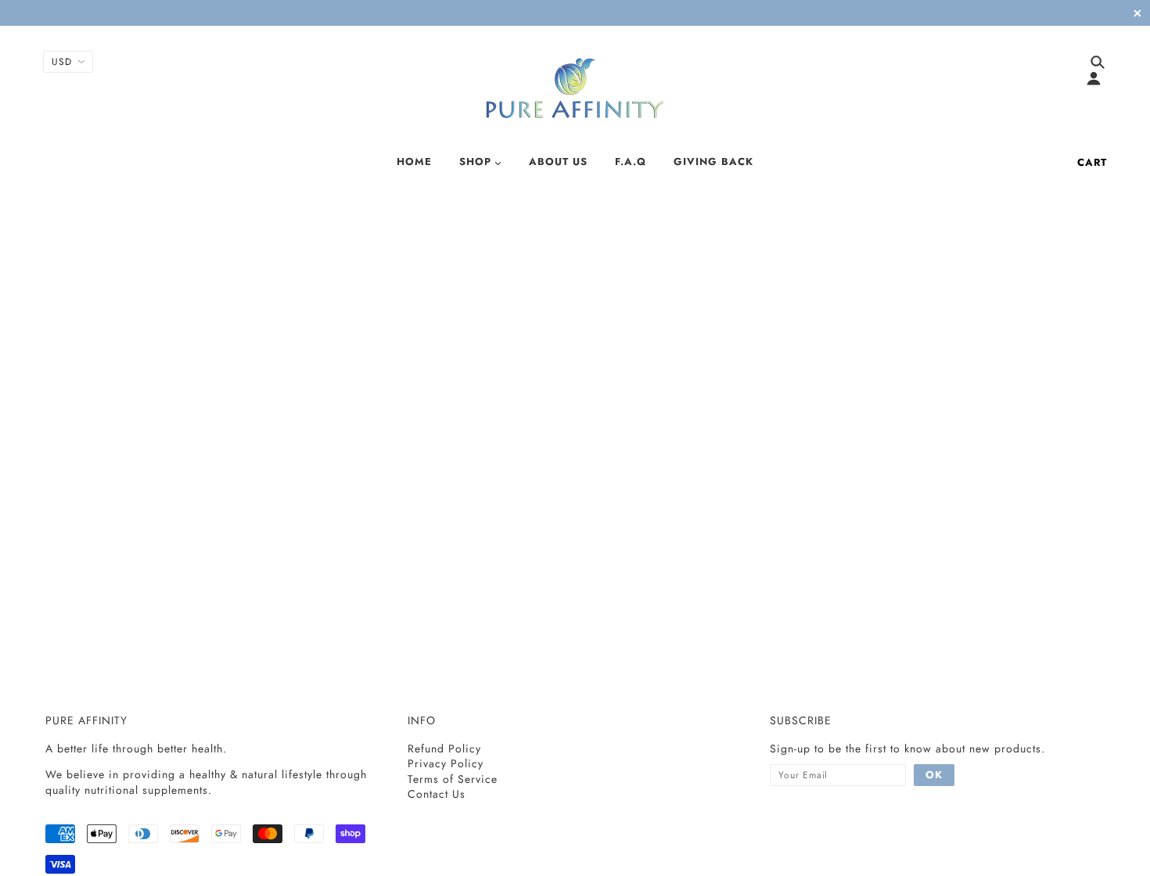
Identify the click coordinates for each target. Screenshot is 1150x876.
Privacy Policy (445, 763)
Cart (1092, 162)
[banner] (575, 88)
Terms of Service (453, 779)
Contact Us (436, 794)
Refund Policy (444, 748)
